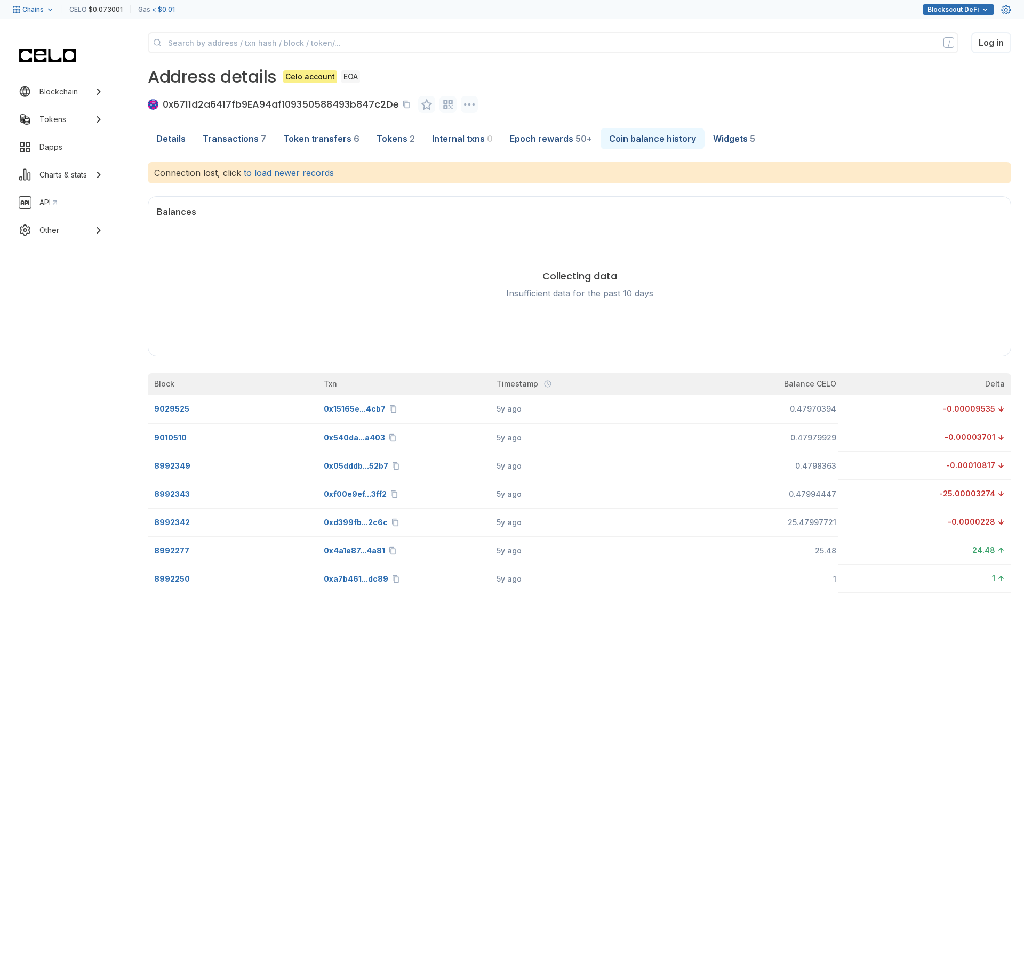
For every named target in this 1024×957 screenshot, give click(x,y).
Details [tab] (171, 138)
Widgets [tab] (734, 138)
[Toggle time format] (547, 384)
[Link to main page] (47, 55)
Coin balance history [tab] (652, 138)
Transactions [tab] (234, 138)
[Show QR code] (448, 104)
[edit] (426, 104)
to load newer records (289, 172)
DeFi (953, 9)
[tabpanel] (579, 377)
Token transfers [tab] (321, 138)
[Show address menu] (469, 104)
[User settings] (1006, 9)
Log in (991, 42)
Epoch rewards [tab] (551, 138)
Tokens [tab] (396, 138)
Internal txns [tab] (462, 138)
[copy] (408, 104)
